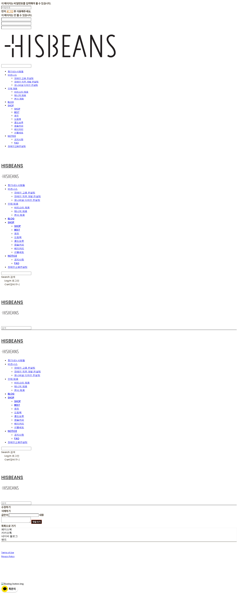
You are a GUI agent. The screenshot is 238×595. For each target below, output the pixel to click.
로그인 (9, 11)
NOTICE (12, 136)
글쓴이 (4, 515)
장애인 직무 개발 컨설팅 (26, 81)
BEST (16, 112)
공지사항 (18, 139)
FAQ (16, 142)
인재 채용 (12, 88)
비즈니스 (12, 75)
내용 (41, 515)
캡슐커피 (18, 125)
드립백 (17, 119)
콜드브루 (18, 122)
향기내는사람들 (15, 71)
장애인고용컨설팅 (17, 146)
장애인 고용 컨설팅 (24, 78)
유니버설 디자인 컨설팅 (26, 85)
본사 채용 (19, 98)
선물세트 (18, 132)
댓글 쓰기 (36, 521)
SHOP (11, 105)
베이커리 (18, 129)
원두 (16, 115)
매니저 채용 (20, 95)
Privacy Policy (8, 556)
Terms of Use (7, 552)
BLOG (11, 102)
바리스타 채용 (21, 92)
